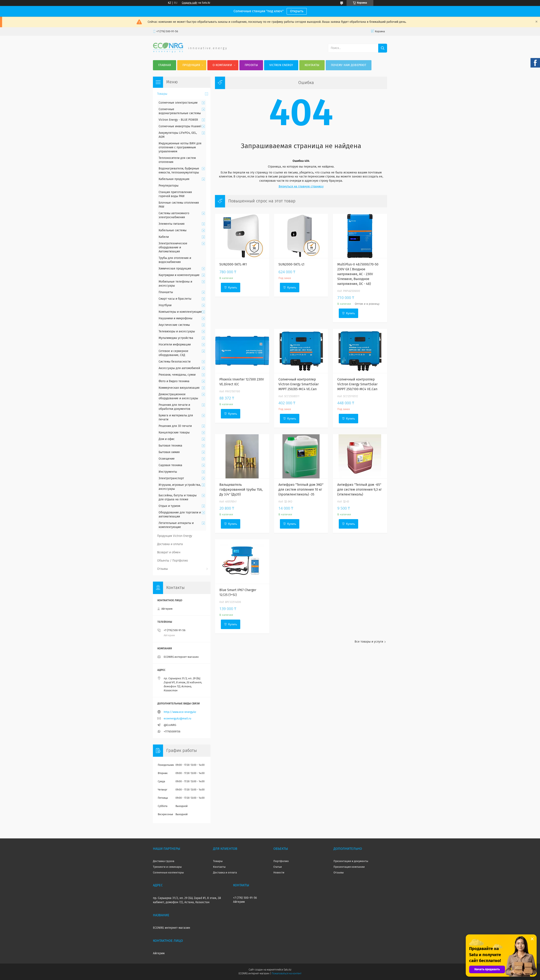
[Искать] (382, 48)
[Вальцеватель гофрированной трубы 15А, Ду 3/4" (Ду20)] (242, 456)
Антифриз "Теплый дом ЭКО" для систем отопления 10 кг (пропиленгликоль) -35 (300, 489)
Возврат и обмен (168, 552)
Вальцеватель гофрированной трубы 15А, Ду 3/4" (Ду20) (241, 489)
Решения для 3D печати (175, 426)
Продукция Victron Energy (174, 536)
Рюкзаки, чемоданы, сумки (177, 374)
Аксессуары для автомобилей (179, 368)
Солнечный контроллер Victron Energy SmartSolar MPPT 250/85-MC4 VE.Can (298, 384)
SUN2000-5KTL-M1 (233, 264)
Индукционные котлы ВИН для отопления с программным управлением (180, 147)
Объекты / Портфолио (172, 560)
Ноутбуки (165, 305)
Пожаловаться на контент (286, 973)
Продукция (191, 65)
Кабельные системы (172, 230)
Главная (164, 65)
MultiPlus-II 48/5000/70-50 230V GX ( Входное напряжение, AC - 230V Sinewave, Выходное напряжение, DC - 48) (357, 274)
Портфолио (281, 861)
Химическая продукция (175, 268)
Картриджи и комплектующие (179, 275)
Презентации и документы (350, 861)
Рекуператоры (168, 185)
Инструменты (168, 471)
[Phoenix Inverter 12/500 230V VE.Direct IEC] (242, 351)
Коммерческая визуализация (179, 387)
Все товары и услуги (369, 641)
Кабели (164, 237)
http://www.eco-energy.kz (180, 712)
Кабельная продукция (174, 179)
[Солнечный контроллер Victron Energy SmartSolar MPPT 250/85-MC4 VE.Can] (301, 351)
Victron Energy (281, 65)
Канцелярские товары (174, 432)
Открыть (296, 11)
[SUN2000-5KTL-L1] (301, 236)
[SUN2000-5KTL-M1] (242, 236)
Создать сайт (189, 3)
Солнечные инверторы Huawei (180, 126)
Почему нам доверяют (348, 65)
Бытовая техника (170, 445)
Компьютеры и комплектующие (180, 311)
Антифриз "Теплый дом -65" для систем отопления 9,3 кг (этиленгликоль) (359, 489)
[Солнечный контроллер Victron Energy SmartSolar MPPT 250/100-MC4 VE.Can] (360, 351)
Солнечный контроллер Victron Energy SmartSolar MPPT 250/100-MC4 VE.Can (357, 384)
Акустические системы (174, 325)
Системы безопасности (174, 361)
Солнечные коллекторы (168, 872)
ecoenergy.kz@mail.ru (177, 718)
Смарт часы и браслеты (175, 298)
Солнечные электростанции (178, 102)
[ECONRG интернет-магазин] (168, 51)
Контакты (312, 65)
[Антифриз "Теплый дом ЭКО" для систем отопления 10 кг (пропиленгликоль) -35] (301, 456)
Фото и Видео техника (174, 381)
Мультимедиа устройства (176, 338)
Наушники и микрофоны (175, 318)
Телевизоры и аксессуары (177, 331)
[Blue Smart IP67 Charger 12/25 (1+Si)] (242, 561)
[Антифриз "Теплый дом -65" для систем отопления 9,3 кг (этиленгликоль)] (360, 456)
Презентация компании (349, 867)
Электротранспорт (171, 478)
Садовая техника (170, 465)
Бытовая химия (169, 452)
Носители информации (175, 344)
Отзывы (162, 568)
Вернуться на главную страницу (301, 186)
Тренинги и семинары (167, 867)
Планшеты (166, 292)
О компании (222, 65)
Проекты (251, 65)
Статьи (277, 867)
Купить (232, 287)
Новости (278, 872)
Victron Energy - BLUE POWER (178, 119)
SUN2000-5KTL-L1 (291, 264)
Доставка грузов (163, 861)
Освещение (167, 458)
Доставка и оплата (170, 544)
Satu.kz (287, 970)
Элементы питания (172, 223)
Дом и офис (167, 439)
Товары (162, 93)
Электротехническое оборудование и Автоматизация (173, 247)
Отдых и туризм (169, 506)
